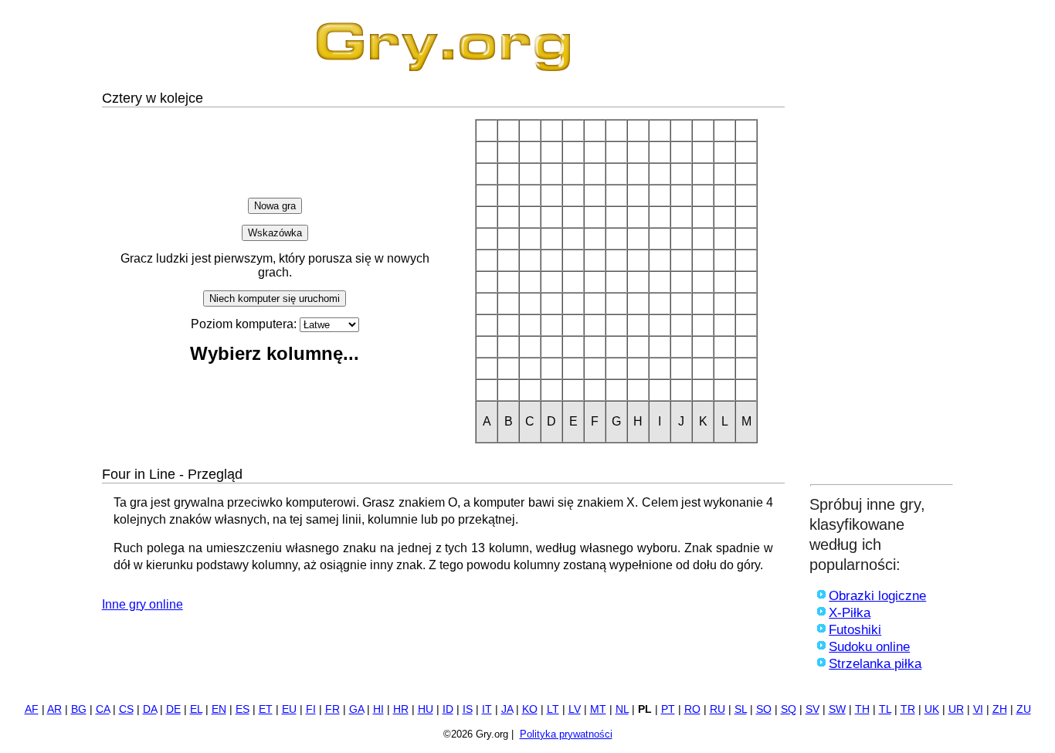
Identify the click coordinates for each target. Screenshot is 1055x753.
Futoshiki (855, 629)
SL (740, 709)
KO (530, 709)
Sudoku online (869, 646)
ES (242, 709)
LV (574, 709)
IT (487, 709)
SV (812, 709)
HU (425, 709)
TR (908, 709)
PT (668, 709)
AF (32, 709)
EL (196, 709)
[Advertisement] (881, 245)
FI (311, 709)
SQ (788, 709)
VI (978, 709)
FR (332, 709)
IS (468, 709)
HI (378, 709)
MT (598, 709)
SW (837, 709)
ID (448, 709)
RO (692, 709)
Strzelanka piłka (875, 663)
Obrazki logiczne (877, 595)
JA (507, 709)
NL (622, 709)
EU (289, 709)
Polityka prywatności (566, 734)
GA (356, 709)
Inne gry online (142, 604)
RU (717, 709)
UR (956, 709)
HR (401, 709)
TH (862, 709)
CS (126, 709)
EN (219, 709)
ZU (1023, 709)
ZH (999, 709)
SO (764, 709)
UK (931, 709)
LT (553, 709)
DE (173, 709)
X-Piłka (849, 612)
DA (150, 709)
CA (103, 709)
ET (266, 709)
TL (885, 709)
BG (79, 709)
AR (54, 709)
